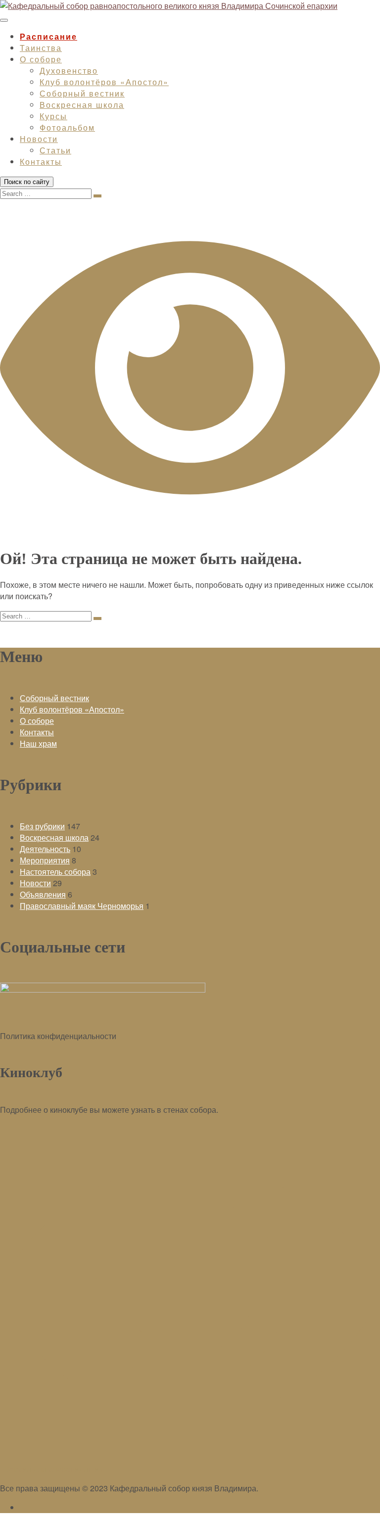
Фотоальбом (67, 127)
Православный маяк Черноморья (81, 905)
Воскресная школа (82, 104)
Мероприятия (45, 860)
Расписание (48, 36)
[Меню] (4, 20)
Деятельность (45, 849)
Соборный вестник (82, 93)
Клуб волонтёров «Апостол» (104, 82)
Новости (39, 138)
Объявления (43, 894)
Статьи (55, 150)
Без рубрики (42, 826)
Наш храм (38, 743)
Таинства (41, 47)
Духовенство (69, 70)
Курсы (53, 116)
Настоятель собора (55, 871)
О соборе (41, 59)
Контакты (41, 161)
